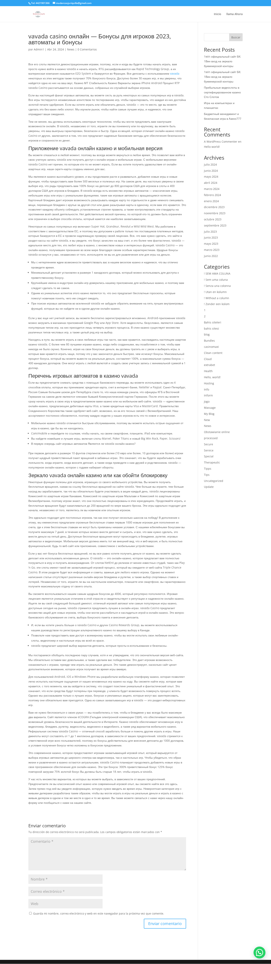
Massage (210, 407)
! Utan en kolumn (215, 292)
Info (206, 389)
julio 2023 (210, 231)
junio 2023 (211, 237)
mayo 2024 (211, 176)
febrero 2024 (212, 195)
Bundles (209, 340)
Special (208, 456)
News (70, 49)
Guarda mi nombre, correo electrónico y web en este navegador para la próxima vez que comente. (98, 913)
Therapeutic (212, 462)
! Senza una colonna (217, 286)
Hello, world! (212, 377)
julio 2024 (210, 164)
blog (207, 334)
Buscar (235, 37)
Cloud (208, 359)
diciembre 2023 (214, 207)
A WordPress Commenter (220, 141)
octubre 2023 (212, 219)
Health (208, 371)
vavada (174, 73)
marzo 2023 (211, 250)
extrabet (209, 365)
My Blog (209, 414)
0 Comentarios (87, 49)
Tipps (207, 468)
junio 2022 (211, 256)
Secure (208, 444)
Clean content (213, 353)
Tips (206, 475)
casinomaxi (211, 347)
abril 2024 (210, 183)
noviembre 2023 (214, 213)
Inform (208, 395)
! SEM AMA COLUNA (217, 273)
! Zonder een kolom (217, 304)
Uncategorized (213, 481)
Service (208, 450)
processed (211, 438)
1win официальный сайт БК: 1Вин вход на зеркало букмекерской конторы (222, 61)
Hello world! (212, 147)
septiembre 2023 (215, 225)
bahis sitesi (211, 328)
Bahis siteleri (212, 322)
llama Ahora (234, 14)
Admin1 (39, 49)
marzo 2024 (211, 189)
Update (209, 487)
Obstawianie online (217, 432)
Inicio (217, 14)
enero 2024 (211, 201)
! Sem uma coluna (216, 280)
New (207, 420)
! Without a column (216, 298)
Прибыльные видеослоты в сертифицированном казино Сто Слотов (222, 92)
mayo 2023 (211, 244)
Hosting (209, 383)
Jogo (206, 401)
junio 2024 (211, 171)
